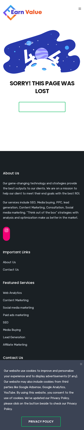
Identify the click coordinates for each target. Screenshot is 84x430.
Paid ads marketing (16, 315)
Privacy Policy (41, 421)
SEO (5, 322)
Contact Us (11, 269)
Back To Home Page (42, 107)
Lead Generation (14, 337)
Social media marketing (18, 307)
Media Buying (12, 330)
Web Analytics (12, 293)
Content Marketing (16, 300)
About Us (9, 262)
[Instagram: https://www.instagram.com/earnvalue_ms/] (6, 230)
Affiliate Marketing (15, 344)
